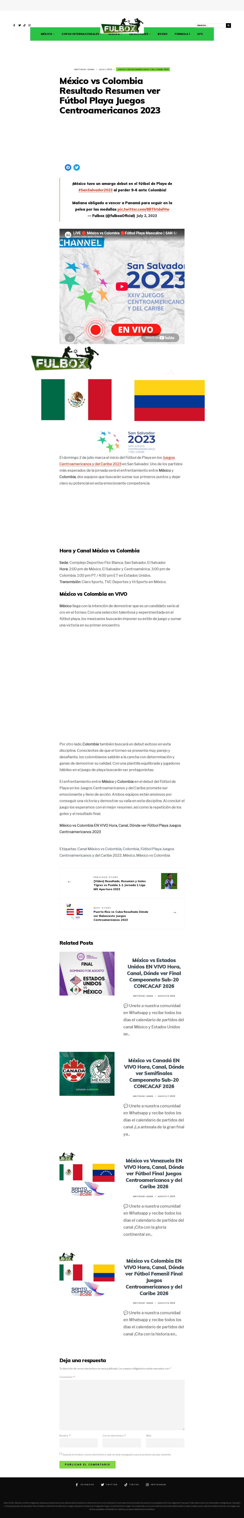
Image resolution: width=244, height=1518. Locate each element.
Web (148, 1435)
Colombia (131, 849)
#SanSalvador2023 (95, 190)
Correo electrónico (114, 1435)
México (46, 34)
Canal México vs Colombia (99, 849)
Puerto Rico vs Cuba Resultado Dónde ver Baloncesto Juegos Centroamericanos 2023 (121, 914)
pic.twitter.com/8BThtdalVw (143, 209)
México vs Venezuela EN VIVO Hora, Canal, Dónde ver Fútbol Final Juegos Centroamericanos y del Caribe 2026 (154, 1173)
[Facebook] (15, 26)
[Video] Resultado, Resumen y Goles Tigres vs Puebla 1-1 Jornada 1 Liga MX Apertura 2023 (120, 883)
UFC (200, 34)
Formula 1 (182, 34)
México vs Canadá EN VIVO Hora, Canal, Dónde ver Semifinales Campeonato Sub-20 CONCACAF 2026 (154, 1073)
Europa (114, 34)
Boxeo (163, 34)
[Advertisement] (122, 140)
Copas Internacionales (80, 34)
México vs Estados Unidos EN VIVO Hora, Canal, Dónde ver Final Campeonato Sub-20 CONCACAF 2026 (154, 973)
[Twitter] (20, 26)
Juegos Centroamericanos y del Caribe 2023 (143, 69)
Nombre (64, 1435)
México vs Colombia (153, 855)
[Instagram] (30, 26)
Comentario (66, 1377)
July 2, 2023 (146, 215)
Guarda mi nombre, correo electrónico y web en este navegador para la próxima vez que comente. (117, 1454)
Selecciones (138, 34)
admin (90, 69)
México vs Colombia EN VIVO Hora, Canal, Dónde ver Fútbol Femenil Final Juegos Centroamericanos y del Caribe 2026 (154, 1277)
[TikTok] (25, 26)
